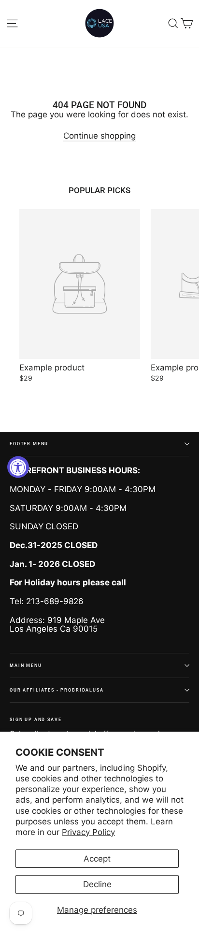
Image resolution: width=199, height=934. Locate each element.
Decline (97, 884)
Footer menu (29, 443)
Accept (97, 858)
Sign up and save (36, 719)
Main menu (26, 665)
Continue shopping (99, 136)
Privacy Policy (88, 832)
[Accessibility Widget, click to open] (18, 467)
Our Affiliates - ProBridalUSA (57, 690)
